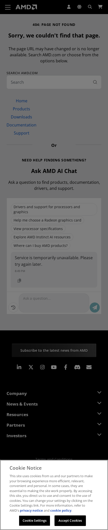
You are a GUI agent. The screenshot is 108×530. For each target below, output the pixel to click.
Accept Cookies (70, 520)
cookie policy (60, 510)
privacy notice (31, 510)
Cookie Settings (35, 520)
